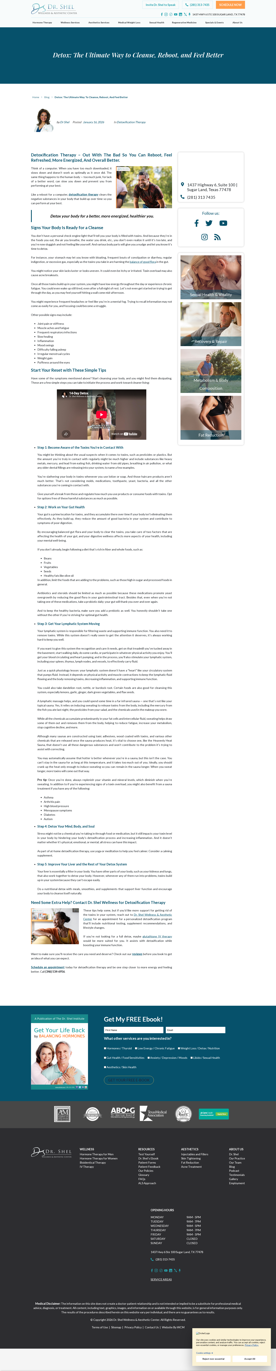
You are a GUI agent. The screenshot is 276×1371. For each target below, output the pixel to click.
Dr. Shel (234, 1154)
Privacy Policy (133, 1327)
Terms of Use (100, 1327)
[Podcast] (189, 14)
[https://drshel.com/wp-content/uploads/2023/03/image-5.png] (183, 1114)
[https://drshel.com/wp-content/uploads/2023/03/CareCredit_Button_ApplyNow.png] (214, 1114)
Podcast (234, 1170)
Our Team (235, 1162)
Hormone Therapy (42, 22)
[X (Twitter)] (185, 14)
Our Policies (145, 1170)
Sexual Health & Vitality (211, 294)
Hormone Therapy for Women (99, 1158)
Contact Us (152, 1327)
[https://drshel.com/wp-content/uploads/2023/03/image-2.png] (92, 1114)
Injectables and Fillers (194, 1154)
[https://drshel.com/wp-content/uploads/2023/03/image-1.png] (62, 1114)
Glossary (143, 1175)
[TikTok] (171, 14)
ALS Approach (147, 1183)
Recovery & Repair (211, 341)
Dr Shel (64, 122)
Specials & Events (214, 22)
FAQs (141, 1179)
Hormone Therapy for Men (97, 1154)
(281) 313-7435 (165, 1259)
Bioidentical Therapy (93, 1162)
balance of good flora (143, 261)
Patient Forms (147, 1162)
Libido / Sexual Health (206, 1057)
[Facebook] (162, 14)
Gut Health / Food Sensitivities (125, 1057)
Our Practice (237, 1158)
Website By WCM (173, 1327)
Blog (47, 97)
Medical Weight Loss (129, 22)
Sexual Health (156, 22)
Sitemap (116, 1327)
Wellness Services (70, 22)
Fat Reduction (211, 435)
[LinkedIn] (181, 14)
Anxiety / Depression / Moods (168, 1057)
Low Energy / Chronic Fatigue (156, 1048)
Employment (237, 1183)
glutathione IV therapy (157, 936)
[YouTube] (176, 14)
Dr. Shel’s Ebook (148, 1158)
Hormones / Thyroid (119, 1048)
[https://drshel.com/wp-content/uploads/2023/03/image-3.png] (123, 1114)
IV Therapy (87, 1166)
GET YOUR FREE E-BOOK (129, 1080)
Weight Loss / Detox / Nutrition (200, 1048)
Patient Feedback (149, 1166)
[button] (160, 5)
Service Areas (161, 1279)
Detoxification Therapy (131, 122)
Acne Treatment (191, 1166)
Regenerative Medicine (184, 22)
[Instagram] (166, 14)
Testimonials (237, 1175)
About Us (237, 22)
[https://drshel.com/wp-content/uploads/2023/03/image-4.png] (153, 1114)
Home (35, 97)
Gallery (233, 1179)
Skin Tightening (191, 1158)
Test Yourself (146, 1154)
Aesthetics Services (98, 22)
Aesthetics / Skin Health (121, 1067)
